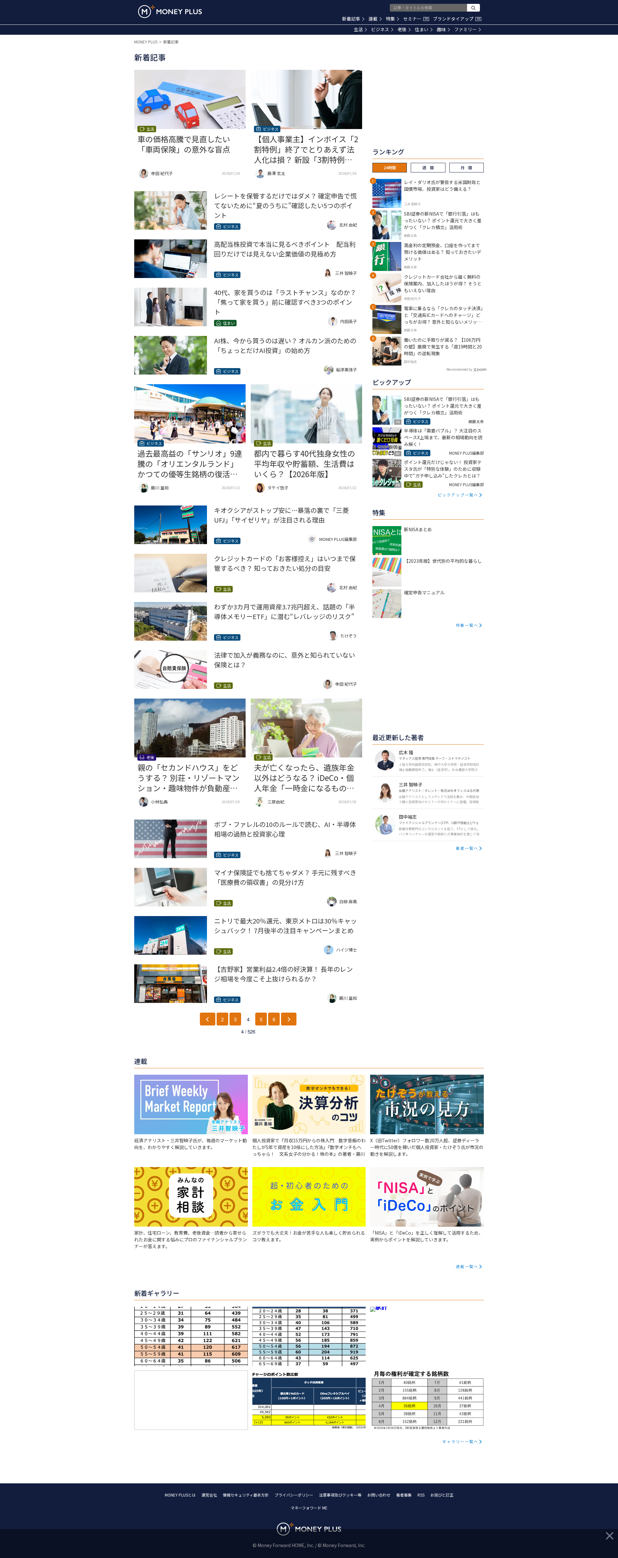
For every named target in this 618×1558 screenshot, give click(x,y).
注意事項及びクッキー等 (340, 1495)
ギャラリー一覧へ (460, 1441)
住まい (421, 29)
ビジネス (380, 29)
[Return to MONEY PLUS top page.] (170, 11)
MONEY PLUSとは (180, 1495)
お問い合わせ (378, 1495)
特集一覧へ (467, 625)
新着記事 (351, 18)
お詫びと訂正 (442, 1495)
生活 (358, 29)
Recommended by (459, 369)
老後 (402, 29)
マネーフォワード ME (309, 1507)
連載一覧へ (467, 1266)
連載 (373, 18)
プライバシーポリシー (294, 1495)
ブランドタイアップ (456, 18)
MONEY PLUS (145, 41)
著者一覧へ (467, 848)
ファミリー (465, 29)
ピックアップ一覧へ (458, 494)
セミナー (415, 18)
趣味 (441, 29)
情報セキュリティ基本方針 (246, 1495)
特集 (390, 18)
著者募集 (404, 1495)
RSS (421, 1495)
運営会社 (209, 1495)
